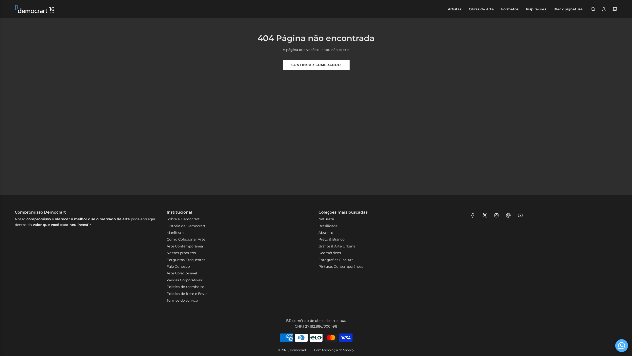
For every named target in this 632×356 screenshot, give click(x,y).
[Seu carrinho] (614, 9)
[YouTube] (520, 215)
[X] (484, 215)
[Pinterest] (508, 215)
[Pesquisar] (593, 9)
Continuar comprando (316, 65)
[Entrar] (603, 9)
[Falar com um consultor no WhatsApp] (621, 345)
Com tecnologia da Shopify (334, 350)
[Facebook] (472, 215)
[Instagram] (496, 215)
